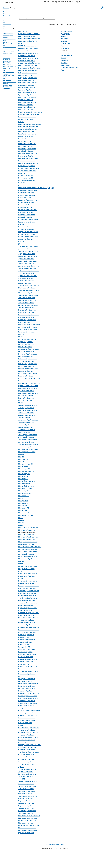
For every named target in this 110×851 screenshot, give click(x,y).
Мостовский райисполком (27, 552)
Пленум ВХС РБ (24, 647)
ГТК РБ (21, 244)
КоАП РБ (5, 37)
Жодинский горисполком (27, 300)
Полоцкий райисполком (27, 654)
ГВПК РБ (21, 173)
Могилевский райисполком (28, 537)
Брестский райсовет (25, 109)
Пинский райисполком (26, 640)
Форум (4, 26)
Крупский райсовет (25, 400)
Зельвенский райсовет (26, 307)
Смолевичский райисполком (28, 728)
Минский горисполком (26, 481)
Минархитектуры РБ (25, 464)
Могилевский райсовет (26, 539)
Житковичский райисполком (28, 290)
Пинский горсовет (25, 637)
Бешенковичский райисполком (29, 68)
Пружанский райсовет (26, 669)
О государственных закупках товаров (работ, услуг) (9, 75)
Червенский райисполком (27, 801)
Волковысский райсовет (27, 156)
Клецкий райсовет (25, 347)
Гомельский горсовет (26, 202)
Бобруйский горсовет (26, 75)
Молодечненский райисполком (29, 547)
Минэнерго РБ (23, 508)
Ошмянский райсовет (26, 625)
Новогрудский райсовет (27, 588)
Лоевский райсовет (25, 432)
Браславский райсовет (26, 95)
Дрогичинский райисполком (28, 266)
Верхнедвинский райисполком (29, 124)
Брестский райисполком (27, 107)
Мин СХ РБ (22, 461)
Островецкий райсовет (26, 620)
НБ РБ (20, 578)
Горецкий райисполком (26, 215)
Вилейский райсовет (26, 136)
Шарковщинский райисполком (29, 816)
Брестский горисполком (27, 97)
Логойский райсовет (25, 427)
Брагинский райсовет (26, 90)
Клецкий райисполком (26, 344)
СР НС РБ (22, 742)
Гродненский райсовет (26, 239)
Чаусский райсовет (25, 794)
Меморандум (65, 53)
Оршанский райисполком (27, 608)
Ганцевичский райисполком (28, 168)
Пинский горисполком (26, 635)
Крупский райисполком (26, 398)
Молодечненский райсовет (28, 549)
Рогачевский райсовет (26, 686)
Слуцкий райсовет (25, 723)
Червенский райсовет (26, 803)
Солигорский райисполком (28, 737)
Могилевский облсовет (26, 534)
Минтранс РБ (23, 501)
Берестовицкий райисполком (29, 63)
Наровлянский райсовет (27, 576)
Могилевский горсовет (26, 530)
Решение (64, 63)
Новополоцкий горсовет (27, 593)
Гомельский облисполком (27, 205)
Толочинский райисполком (28, 762)
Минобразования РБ (26, 471)
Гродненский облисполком (28, 232)
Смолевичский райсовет (27, 730)
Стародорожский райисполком (29, 745)
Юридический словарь (8, 15)
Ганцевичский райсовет (27, 171)
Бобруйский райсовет (26, 80)
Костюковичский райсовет (28, 381)
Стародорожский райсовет (28, 747)
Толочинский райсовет (26, 764)
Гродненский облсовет (26, 234)
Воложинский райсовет (26, 161)
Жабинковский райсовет (27, 288)
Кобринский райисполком (27, 359)
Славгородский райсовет (27, 713)
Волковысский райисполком (28, 153)
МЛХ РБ (21, 520)
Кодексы (5, 11)
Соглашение (65, 65)
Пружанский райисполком (27, 666)
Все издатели (23, 31)
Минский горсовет (25, 483)
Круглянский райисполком (28, 393)
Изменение (65, 48)
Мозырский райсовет (26, 544)
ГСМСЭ (21, 241)
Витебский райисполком (27, 149)
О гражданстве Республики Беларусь (9, 83)
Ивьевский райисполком (27, 320)
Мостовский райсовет (26, 554)
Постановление (66, 55)
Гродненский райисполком (28, 237)
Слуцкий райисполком (26, 720)
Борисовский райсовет (26, 85)
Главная (6, 8)
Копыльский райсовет (26, 366)
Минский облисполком (26, 486)
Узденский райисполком (27, 769)
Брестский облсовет (25, 105)
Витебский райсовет (25, 151)
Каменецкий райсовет (26, 332)
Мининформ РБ (24, 469)
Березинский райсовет (26, 56)
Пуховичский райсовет (26, 674)
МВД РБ (21, 454)
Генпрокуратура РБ (25, 175)
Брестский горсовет (25, 100)
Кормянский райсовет (26, 376)
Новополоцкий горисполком (28, 591)
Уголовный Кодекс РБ (8, 35)
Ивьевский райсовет (25, 322)
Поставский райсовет (26, 661)
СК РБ (20, 708)
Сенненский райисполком (27, 703)
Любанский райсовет (26, 442)
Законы (5, 13)
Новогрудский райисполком (28, 586)
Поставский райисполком (27, 659)
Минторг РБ (22, 498)
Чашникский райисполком (27, 796)
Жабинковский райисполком (28, 285)
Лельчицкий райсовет (26, 408)
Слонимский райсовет (26, 718)
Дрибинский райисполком (27, 261)
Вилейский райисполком (27, 134)
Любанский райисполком (27, 439)
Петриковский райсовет (27, 632)
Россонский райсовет (26, 691)
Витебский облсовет (25, 146)
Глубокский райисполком (27, 190)
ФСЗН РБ (21, 779)
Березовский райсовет (26, 61)
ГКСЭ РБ (21, 185)
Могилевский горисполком (28, 527)
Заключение (65, 43)
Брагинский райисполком (27, 87)
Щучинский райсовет (26, 833)
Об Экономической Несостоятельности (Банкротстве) (7, 87)
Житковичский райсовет (27, 293)
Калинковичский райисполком (29, 325)
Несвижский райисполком (27, 581)
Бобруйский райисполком (27, 78)
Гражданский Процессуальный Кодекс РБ (9, 44)
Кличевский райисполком (27, 354)
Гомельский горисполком (27, 200)
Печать (103, 8)
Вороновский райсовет (26, 166)
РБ (19, 676)
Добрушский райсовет (26, 254)
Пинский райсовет (25, 642)
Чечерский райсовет (25, 813)
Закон (63, 46)
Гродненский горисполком (28, 227)
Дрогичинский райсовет (27, 268)
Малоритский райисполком (28, 449)
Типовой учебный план (69, 68)
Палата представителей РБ (28, 627)
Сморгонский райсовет (26, 735)
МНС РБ (21, 523)
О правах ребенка (7, 64)
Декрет (63, 36)
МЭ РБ (20, 564)
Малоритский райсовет (26, 452)
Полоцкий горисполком (26, 649)
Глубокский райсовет (26, 193)
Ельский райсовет (25, 283)
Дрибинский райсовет (26, 263)
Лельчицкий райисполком (27, 405)
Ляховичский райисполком (28, 444)
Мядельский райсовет (26, 569)
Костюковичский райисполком (29, 378)
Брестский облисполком (27, 102)
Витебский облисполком (27, 144)
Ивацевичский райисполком (28, 315)
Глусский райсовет (25, 197)
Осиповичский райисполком (28, 613)
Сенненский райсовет (26, 706)
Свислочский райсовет (26, 701)
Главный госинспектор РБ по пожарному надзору (36, 188)
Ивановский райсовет (26, 312)
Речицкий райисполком (26, 679)
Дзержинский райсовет (26, 249)
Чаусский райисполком (26, 791)
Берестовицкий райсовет (27, 65)
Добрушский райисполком (28, 251)
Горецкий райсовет (25, 217)
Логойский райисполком (27, 425)
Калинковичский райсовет (27, 327)
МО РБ (20, 525)
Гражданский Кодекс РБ (8, 31)
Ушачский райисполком (27, 774)
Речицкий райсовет (25, 681)
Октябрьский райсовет (26, 600)
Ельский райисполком (26, 281)
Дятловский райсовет (26, 278)
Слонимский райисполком (27, 715)
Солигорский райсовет (26, 740)
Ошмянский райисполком (27, 622)
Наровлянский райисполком (28, 573)
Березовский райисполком (28, 58)
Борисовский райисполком (28, 83)
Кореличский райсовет (26, 371)
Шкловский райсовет (26, 823)
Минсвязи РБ (23, 479)
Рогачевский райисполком (28, 684)
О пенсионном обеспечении (9, 66)
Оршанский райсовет (26, 610)
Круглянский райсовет (26, 395)
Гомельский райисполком (27, 210)
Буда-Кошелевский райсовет (29, 114)
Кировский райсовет (25, 342)
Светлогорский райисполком (28, 693)
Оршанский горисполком (27, 603)
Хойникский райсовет (26, 784)
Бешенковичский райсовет (28, 70)
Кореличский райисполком (28, 369)
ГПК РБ (21, 224)
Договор (64, 41)
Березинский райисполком (28, 53)
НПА (4, 22)
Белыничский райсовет (26, 51)
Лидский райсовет (25, 417)
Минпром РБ (23, 476)
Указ (62, 70)
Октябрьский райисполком (28, 598)
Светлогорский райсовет (27, 696)
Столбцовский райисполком (28, 752)
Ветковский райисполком (27, 129)
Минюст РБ (22, 510)
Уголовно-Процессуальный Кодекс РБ (9, 40)
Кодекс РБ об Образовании (9, 51)
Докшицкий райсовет (26, 259)
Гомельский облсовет (26, 207)
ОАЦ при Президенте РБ (27, 596)
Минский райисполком (26, 491)
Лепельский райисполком (27, 410)
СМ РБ (20, 725)
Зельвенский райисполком (28, 305)
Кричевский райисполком (27, 388)
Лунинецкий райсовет (26, 437)
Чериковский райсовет (26, 808)
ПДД (4, 20)
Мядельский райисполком (27, 566)
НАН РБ (21, 571)
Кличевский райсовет (26, 356)
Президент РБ (23, 664)
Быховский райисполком (27, 117)
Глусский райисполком (26, 195)
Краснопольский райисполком (29, 383)
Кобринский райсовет (26, 361)
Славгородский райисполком (29, 710)
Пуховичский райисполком (28, 671)
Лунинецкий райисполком (27, 435)
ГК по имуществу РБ (25, 178)
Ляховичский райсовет (26, 447)
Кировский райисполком (27, 339)
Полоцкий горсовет (25, 652)
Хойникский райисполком (27, 781)
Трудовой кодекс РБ (8, 33)
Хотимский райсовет (26, 789)
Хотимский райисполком (27, 786)
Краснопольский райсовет (28, 386)
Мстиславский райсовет (27, 559)
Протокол (64, 60)
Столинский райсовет (26, 759)
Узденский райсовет (25, 772)
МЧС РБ (21, 561)
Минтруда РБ (23, 503)
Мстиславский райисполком (28, 556)
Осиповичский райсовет (27, 615)
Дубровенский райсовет (27, 273)
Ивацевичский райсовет (27, 317)
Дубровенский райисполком (28, 271)
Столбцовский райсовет (27, 754)
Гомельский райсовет (26, 212)
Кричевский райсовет (26, 391)
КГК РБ (20, 337)
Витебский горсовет (25, 141)
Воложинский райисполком (28, 158)
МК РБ (20, 518)
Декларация (65, 34)
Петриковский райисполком (28, 630)
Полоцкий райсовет (25, 657)
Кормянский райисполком (27, 373)
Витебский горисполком (27, 139)
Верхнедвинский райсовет (28, 127)
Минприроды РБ (24, 474)
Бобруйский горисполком (27, 73)
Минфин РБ (22, 505)
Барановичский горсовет (27, 36)
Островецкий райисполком (28, 617)
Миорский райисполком (27, 513)
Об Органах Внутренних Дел (8, 69)
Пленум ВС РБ (23, 644)
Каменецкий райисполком (27, 329)
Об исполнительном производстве (7, 62)
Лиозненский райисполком (28, 420)
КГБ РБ (21, 334)
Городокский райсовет (26, 222)
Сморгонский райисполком (28, 732)
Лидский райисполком (26, 415)
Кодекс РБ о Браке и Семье (9, 47)
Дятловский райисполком (27, 276)
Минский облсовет (25, 488)
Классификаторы (7, 24)
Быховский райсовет (26, 119)
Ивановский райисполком (27, 310)
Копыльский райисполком (27, 364)
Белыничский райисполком (28, 48)
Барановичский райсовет (27, 41)
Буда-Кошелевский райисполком (30, 112)
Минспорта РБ (23, 496)
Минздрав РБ (23, 466)
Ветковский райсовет (26, 131)
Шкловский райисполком (27, 820)
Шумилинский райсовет (27, 828)
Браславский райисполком (28, 92)
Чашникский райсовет (26, 798)
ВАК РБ (21, 122)
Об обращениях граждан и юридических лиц (9, 79)
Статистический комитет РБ (28, 750)
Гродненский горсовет (26, 229)
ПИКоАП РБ (6, 49)
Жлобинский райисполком (28, 295)
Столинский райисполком (27, 757)
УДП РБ (21, 767)
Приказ (63, 58)
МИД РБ (21, 457)
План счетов (6, 18)
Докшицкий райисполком (27, 256)
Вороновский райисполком (28, 163)
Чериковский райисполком (28, 806)
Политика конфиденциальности (55, 844)
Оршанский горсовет (26, 605)
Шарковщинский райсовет (28, 818)
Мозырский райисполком (27, 542)
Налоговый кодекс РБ (8, 53)
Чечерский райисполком (27, 811)
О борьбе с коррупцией (8, 72)
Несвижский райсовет (26, 583)
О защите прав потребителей (6, 58)
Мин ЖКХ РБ (23, 459)
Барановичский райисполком (29, 39)
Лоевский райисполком (26, 430)
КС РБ (20, 403)
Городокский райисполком (28, 219)
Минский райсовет (25, 493)
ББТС (20, 43)
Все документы (66, 31)
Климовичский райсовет (27, 351)
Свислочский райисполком (28, 698)
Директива (64, 39)
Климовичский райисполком (28, 349)
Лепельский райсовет (26, 413)
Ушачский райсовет (25, 776)
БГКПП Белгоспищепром (27, 46)
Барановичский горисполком (29, 34)
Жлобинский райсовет (26, 298)
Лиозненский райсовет (26, 422)
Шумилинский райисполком (28, 825)
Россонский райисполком (27, 688)
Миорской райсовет (25, 515)
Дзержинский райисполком (28, 246)
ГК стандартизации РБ (26, 180)
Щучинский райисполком (27, 830)
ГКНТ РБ (21, 183)
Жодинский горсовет (26, 303)
